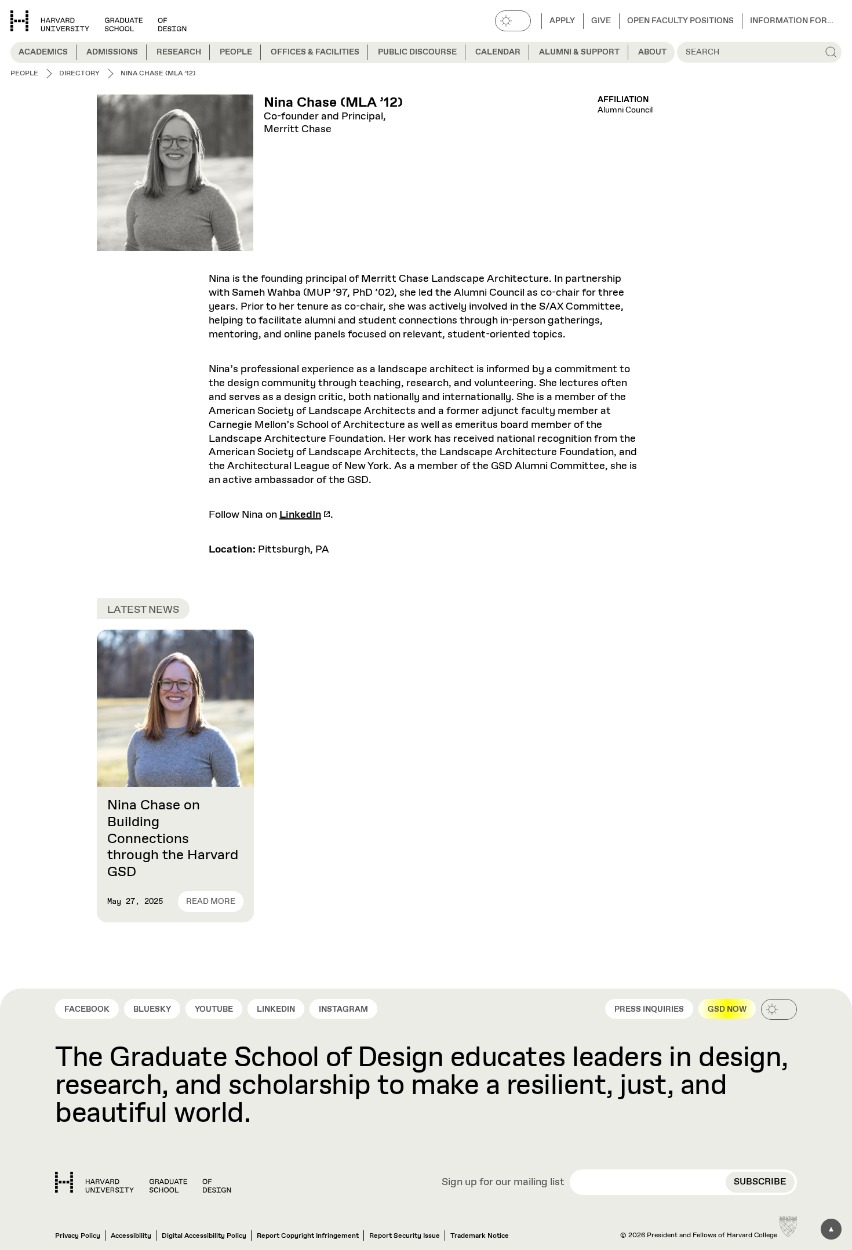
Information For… (791, 21)
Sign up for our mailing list (503, 1182)
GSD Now (727, 1009)
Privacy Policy (77, 1236)
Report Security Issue (404, 1236)
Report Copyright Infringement (308, 1236)
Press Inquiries (649, 1009)
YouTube (214, 1009)
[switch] (513, 20)
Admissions (112, 52)
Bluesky (152, 1009)
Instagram (343, 1009)
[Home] (143, 1182)
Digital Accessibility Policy (204, 1236)
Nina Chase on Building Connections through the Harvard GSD (172, 838)
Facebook (87, 1009)
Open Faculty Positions (680, 21)
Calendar (497, 52)
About (652, 52)
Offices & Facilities (315, 52)
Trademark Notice (479, 1236)
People (236, 52)
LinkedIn (300, 515)
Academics (43, 52)
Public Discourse (417, 52)
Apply (562, 21)
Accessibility (131, 1236)
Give (601, 21)
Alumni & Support (579, 52)
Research (178, 52)
